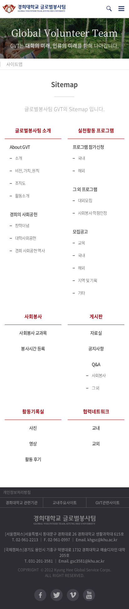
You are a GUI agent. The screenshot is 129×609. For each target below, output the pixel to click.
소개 (18, 158)
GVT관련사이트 (107, 503)
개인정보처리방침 (17, 492)
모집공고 (80, 231)
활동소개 (22, 196)
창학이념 (22, 225)
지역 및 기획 (87, 280)
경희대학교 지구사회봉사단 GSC (34, 9)
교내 (96, 428)
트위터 (56, 595)
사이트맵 (14, 64)
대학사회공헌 (25, 238)
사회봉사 (99, 375)
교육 (81, 243)
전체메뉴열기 (121, 8)
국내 (81, 158)
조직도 (20, 183)
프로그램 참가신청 (88, 147)
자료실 (96, 333)
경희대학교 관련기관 (22, 503)
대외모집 (85, 200)
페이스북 (40, 595)
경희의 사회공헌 (23, 214)
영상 (33, 443)
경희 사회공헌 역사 (30, 250)
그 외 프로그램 (85, 189)
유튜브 (89, 595)
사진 (33, 428)
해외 (81, 170)
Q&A (96, 364)
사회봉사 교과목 (33, 333)
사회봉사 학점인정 (92, 213)
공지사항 (96, 348)
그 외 (96, 388)
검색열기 (109, 8)
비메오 (73, 595)
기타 (81, 293)
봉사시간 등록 (33, 348)
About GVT (20, 147)
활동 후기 (33, 459)
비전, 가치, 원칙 (27, 170)
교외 (96, 443)
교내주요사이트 (65, 503)
